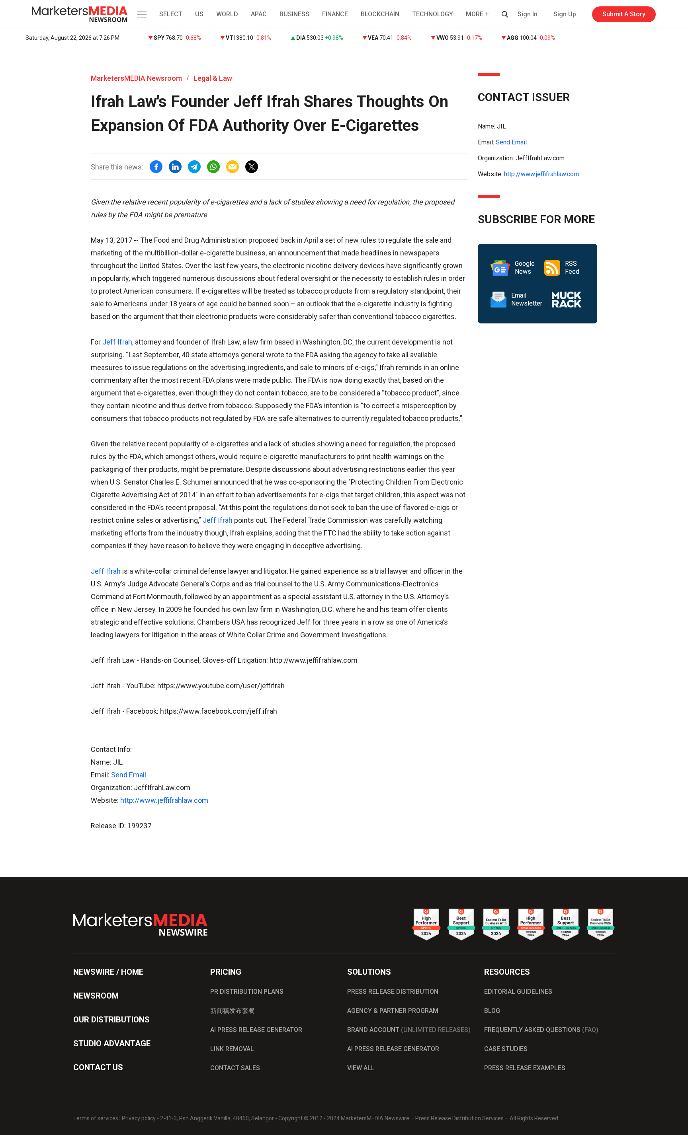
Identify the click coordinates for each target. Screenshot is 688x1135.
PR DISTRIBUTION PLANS (246, 991)
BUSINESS (294, 14)
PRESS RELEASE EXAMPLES (524, 1068)
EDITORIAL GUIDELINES (518, 991)
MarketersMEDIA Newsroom (136, 78)
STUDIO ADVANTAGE (111, 1043)
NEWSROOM (96, 996)
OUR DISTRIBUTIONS (111, 1019)
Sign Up (564, 14)
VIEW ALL (361, 1068)
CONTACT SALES (235, 1068)
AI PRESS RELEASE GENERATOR (256, 1030)
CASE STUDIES (506, 1049)
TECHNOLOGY (432, 14)
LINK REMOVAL (232, 1049)
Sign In (528, 14)
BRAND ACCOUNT (409, 1030)
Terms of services (95, 1118)
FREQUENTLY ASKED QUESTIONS (541, 1030)
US (199, 14)
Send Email (128, 775)
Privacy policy (139, 1118)
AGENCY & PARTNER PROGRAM (392, 1010)
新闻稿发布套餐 (232, 1010)
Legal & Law (213, 78)
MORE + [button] (477, 14)
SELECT (170, 14)
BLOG (492, 1010)
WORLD (227, 14)
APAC (259, 14)
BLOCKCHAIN (380, 14)
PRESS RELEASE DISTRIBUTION (392, 991)
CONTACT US (98, 1067)
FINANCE (335, 14)
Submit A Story (623, 14)
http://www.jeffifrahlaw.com (164, 800)
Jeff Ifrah (117, 342)
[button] (141, 14)
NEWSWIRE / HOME (108, 972)
